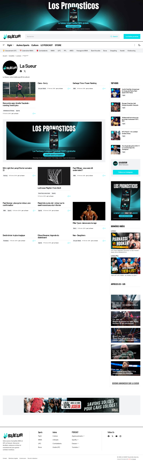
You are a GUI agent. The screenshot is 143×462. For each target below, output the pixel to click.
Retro (74, 228)
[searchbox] (67, 36)
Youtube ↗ (75, 447)
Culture (55, 436)
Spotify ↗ (75, 440)
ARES (71, 51)
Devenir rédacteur (32, 458)
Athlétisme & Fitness (8, 110)
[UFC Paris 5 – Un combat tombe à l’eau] (115, 135)
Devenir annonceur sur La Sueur (125, 383)
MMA (53, 51)
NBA (74, 88)
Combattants (57, 443)
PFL (65, 51)
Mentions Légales (13, 458)
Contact (5, 458)
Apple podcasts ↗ (78, 436)
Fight (123, 95)
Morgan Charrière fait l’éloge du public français (130, 104)
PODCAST (75, 432)
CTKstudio (134, 459)
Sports (18, 110)
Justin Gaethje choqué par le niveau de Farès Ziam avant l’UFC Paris (130, 90)
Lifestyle (55, 440)
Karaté (122, 51)
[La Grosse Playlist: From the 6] (54, 176)
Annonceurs (22, 458)
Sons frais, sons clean (44, 193)
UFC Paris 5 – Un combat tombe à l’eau (130, 132)
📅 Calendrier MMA (26, 51)
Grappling (113, 51)
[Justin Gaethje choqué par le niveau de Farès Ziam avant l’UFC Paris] (115, 93)
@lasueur (123, 162)
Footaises (5, 240)
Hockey (5, 175)
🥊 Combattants (42, 51)
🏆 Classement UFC (10, 51)
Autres (55, 432)
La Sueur (18, 55)
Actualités (11, 55)
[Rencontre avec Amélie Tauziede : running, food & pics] (19, 91)
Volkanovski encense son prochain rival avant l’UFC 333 (130, 119)
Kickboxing (131, 51)
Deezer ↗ (75, 443)
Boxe (105, 51)
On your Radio (42, 88)
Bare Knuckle (95, 51)
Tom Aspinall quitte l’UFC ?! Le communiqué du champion (131, 147)
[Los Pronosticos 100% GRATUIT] (71, 16)
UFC (59, 51)
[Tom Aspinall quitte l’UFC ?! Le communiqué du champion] (115, 149)
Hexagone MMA (82, 51)
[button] (3, 45)
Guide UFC (56, 447)
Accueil (5, 55)
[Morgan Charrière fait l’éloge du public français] (115, 107)
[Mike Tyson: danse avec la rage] (89, 211)
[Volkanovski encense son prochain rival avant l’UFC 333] (115, 121)
